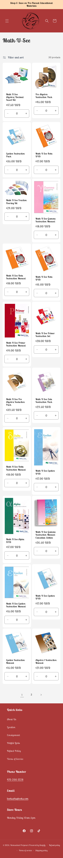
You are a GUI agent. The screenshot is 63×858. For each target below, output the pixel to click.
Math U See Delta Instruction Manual (16, 468)
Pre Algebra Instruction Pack (44, 96)
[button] (7, 21)
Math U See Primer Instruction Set (45, 335)
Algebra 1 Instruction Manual (46, 661)
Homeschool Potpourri (19, 845)
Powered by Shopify (37, 845)
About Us (11, 719)
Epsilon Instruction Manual (15, 661)
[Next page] (41, 695)
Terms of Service (15, 759)
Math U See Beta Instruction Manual (16, 277)
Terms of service (25, 850)
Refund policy (54, 845)
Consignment (13, 735)
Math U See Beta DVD (44, 155)
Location (11, 727)
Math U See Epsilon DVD (45, 472)
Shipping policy (41, 850)
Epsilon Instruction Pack (15, 155)
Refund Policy (14, 750)
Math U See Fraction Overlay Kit (16, 202)
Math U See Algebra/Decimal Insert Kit (14, 97)
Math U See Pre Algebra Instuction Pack (15, 402)
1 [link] (22, 695)
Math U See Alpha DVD (15, 540)
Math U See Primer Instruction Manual (16, 344)
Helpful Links (13, 743)
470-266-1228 (15, 779)
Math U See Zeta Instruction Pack (44, 401)
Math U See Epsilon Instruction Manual (16, 605)
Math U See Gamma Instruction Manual (46, 220)
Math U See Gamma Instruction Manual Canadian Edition (46, 535)
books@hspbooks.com (17, 798)
